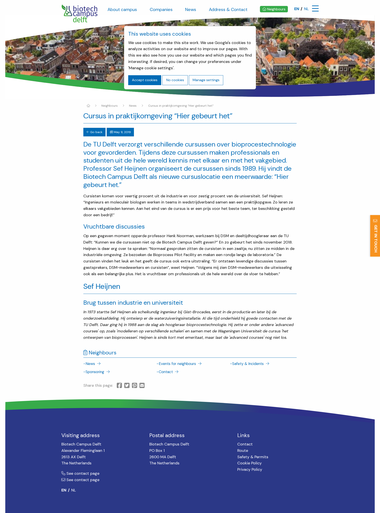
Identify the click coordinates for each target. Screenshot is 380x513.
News (133, 106)
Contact (245, 444)
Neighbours (109, 106)
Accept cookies (144, 80)
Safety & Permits (252, 457)
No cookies (175, 80)
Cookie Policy (249, 463)
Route (242, 450)
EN (296, 8)
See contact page (82, 473)
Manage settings (206, 80)
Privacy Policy (249, 469)
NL (306, 8)
